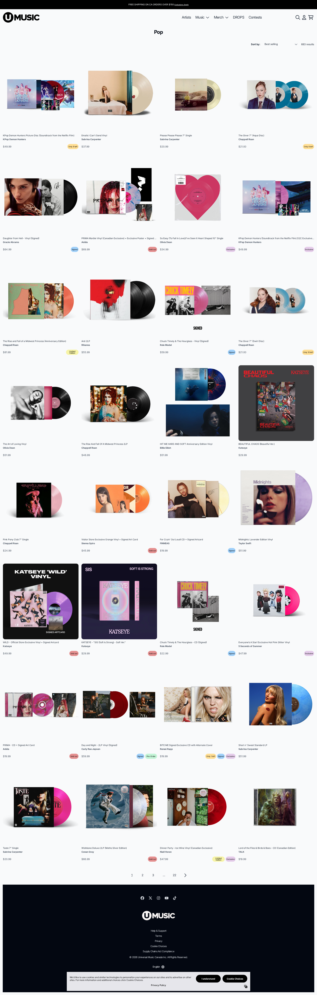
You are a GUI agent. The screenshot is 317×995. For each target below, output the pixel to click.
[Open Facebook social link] (142, 898)
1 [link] (131, 875)
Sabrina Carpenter (91, 139)
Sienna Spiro (88, 543)
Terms (158, 935)
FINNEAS (165, 543)
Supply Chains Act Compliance (158, 951)
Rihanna (85, 345)
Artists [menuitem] (186, 17)
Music (199, 17)
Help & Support (158, 930)
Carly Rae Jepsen (90, 749)
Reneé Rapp (166, 749)
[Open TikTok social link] (175, 898)
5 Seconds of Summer (250, 646)
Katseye (242, 447)
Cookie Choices (158, 946)
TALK (241, 851)
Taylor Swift (244, 543)
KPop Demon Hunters (14, 139)
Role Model (166, 345)
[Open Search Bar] (297, 17)
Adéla (84, 242)
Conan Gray (87, 851)
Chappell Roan (246, 139)
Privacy (158, 941)
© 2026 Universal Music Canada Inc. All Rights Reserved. (158, 957)
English (156, 966)
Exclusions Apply (181, 5)
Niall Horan (166, 851)
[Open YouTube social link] (167, 898)
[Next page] (185, 875)
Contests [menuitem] (255, 17)
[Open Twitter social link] (150, 898)
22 (174, 875)
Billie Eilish (165, 447)
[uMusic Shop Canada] (21, 17)
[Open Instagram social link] (158, 898)
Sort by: (255, 44)
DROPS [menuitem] (238, 17)
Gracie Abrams (11, 242)
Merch (219, 17)
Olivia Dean (166, 242)
